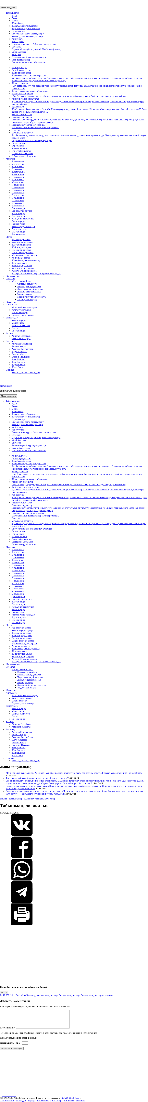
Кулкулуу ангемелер (22, 310)
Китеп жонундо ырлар (23, 268)
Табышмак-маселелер (22, 153)
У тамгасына (18, 203)
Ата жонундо (18, 234)
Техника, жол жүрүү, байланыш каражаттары (34, 44)
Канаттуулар (18, 41)
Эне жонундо (18, 221)
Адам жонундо (19, 229)
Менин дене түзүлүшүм (29, 286)
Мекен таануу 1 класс (22, 281)
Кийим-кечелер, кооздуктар (78, 101)
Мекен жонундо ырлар (23, 252)
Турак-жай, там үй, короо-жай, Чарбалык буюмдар (36, 49)
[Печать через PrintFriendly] (21, 924)
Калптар (10, 333)
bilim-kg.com (6, 386)
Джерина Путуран (21, 357)
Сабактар (10, 278)
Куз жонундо (79, 109)
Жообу (4, 992)
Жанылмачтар (13, 276)
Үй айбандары (19, 52)
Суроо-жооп (18, 145)
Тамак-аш (16, 46)
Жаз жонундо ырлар (22, 244)
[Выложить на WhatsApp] (21, 880)
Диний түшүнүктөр (21, 70)
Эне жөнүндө (18, 330)
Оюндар (10, 370)
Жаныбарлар (18, 23)
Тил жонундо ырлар (22, 250)
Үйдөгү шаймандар (27, 299)
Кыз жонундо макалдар (23, 226)
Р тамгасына (18, 195)
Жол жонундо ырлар (22, 265)
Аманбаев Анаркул (21, 338)
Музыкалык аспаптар (79, 135)
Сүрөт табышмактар (22, 151)
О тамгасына (18, 187)
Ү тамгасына (18, 205)
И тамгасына (18, 177)
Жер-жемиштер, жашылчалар (26, 28)
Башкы (3, 798)
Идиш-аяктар (18, 31)
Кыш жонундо (19, 320)
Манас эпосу (18, 323)
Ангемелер (11, 304)
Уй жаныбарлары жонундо (25, 307)
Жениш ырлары (19, 263)
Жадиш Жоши (18, 364)
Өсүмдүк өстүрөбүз (27, 284)
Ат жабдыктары (19, 67)
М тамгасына (18, 182)
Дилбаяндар (12, 317)
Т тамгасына (18, 200)
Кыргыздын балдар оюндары (26, 372)
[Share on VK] (21, 835)
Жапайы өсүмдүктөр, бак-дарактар (77, 78)
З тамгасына (18, 174)
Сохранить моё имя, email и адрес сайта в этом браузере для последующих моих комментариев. (50, 1033)
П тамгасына (18, 192)
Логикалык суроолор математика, (35, 126)
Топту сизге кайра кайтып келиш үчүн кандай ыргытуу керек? (37, 778)
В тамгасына (18, 166)
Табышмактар (13, 13)
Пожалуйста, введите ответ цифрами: (18, 1038)
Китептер (10, 341)
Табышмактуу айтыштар (24, 156)
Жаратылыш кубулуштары (25, 26)
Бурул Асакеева (19, 351)
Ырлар (9, 237)
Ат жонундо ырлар (21, 258)
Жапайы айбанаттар (21, 73)
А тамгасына (18, 161)
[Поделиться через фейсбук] (21, 857)
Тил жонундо (18, 231)
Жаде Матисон (19, 362)
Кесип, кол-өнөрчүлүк (69, 94)
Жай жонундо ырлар (22, 247)
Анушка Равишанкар (22, 343)
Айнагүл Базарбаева (22, 336)
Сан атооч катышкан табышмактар (29, 62)
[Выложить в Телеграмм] (21, 902)
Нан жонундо (18, 224)
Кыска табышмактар (22, 114)
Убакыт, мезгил (19, 148)
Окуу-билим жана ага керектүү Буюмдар (32, 140)
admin (23, 995)
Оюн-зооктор (18, 143)
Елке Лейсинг (18, 359)
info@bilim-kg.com (71, 1098)
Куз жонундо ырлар (21, 239)
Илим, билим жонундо (23, 218)
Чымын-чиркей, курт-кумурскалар (29, 57)
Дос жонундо (18, 208)
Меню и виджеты (8, 8)
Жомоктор (11, 302)
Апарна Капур (19, 346)
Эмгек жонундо (19, 216)
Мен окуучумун (25, 294)
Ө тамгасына (18, 190)
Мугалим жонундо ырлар (24, 255)
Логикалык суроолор (78, 119)
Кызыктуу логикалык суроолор (27, 36)
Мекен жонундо (19, 312)
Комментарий (7, 1027)
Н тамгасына (18, 185)
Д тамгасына (18, 169)
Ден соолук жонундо (22, 211)
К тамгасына (18, 179)
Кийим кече (17, 39)
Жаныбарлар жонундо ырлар (26, 260)
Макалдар (10, 158)
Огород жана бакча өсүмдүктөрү (28, 33)
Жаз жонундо (18, 213)
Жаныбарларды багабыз (29, 291)
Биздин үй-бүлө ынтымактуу (31, 297)
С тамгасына (18, 198)
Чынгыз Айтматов (21, 325)
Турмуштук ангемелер (23, 315)
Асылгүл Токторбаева (22, 349)
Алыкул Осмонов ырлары (36, 272)
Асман (15, 18)
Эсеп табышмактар (21, 59)
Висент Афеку (19, 354)
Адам (14, 15)
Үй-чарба (16, 54)
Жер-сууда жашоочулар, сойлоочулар (30, 91)
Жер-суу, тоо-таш (77, 86)
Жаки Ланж (17, 367)
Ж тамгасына (18, 172)
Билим (15, 20)
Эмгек (15, 328)
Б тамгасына (18, 164)
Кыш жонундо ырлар (22, 242)
